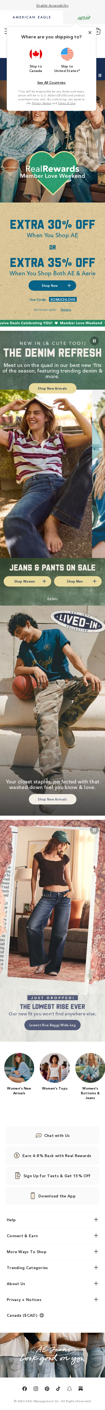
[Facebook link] (24, 1389)
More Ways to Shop (26, 1251)
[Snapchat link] (69, 1389)
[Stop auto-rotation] (100, 75)
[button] (36, 60)
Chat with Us (57, 1135)
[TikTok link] (58, 1389)
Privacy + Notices (24, 1299)
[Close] (89, 32)
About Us (16, 1283)
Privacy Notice (41, 103)
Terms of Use (66, 103)
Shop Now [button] (50, 285)
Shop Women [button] (24, 581)
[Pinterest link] (47, 1389)
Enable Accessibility (52, 5)
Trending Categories (27, 1267)
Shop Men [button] (75, 581)
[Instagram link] (36, 1389)
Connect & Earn (22, 1235)
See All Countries (51, 82)
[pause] (94, 829)
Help (11, 1219)
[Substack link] (80, 1389)
